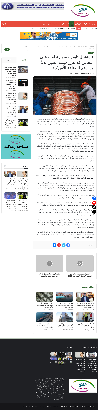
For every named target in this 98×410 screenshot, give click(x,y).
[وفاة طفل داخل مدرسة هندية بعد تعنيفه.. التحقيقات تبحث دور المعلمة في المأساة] (10, 195)
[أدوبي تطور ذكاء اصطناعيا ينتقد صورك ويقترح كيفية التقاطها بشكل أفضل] (53, 363)
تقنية (57, 24)
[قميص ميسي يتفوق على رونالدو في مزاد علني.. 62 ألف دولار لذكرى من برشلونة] (23, 122)
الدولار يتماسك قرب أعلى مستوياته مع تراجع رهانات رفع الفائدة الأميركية (45, 305)
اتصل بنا (31, 406)
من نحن (36, 406)
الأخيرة (9, 60)
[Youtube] (94, 203)
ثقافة (53, 24)
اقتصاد (71, 24)
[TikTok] (94, 207)
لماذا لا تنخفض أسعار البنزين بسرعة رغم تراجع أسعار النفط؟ (86, 325)
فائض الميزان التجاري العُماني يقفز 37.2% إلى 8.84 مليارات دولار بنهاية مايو (55, 28)
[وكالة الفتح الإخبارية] (83, 10)
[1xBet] (49, 36)
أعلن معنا (25, 406)
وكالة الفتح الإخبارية (87, 73)
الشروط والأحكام (44, 406)
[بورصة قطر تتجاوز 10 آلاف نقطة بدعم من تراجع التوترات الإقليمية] (64, 317)
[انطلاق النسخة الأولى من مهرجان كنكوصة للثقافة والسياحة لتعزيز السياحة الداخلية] (23, 69)
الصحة (67, 24)
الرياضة (62, 24)
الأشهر (24, 60)
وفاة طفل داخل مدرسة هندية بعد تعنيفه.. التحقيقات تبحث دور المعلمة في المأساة (11, 204)
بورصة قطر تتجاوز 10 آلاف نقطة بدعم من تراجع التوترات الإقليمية (65, 325)
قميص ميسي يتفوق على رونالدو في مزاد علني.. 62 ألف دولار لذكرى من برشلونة (22, 204)
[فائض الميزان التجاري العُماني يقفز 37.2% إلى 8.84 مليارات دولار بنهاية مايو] (64, 297)
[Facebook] (94, 198)
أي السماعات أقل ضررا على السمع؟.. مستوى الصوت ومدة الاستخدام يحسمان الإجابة (10, 97)
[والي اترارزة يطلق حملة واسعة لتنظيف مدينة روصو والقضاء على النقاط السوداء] (61, 363)
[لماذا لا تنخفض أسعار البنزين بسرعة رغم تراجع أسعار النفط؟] (85, 317)
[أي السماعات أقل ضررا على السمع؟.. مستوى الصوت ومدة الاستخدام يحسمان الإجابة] (23, 96)
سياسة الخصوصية (54, 406)
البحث (26, 46)
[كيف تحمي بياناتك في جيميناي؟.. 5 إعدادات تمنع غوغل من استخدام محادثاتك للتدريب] (23, 82)
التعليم (49, 24)
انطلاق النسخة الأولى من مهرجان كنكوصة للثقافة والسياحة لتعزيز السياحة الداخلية (10, 71)
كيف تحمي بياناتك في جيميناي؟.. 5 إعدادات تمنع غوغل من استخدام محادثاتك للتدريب (11, 84)
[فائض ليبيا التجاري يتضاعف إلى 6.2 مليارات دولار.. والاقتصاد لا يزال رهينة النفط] (85, 297)
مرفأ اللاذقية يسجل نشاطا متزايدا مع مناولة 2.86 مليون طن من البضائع (45, 325)
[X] (94, 212)
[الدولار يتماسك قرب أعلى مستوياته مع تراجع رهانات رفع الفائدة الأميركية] (44, 297)
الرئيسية (93, 24)
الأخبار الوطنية (86, 24)
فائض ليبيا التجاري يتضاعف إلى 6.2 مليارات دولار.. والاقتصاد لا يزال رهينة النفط (85, 305)
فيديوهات (43, 24)
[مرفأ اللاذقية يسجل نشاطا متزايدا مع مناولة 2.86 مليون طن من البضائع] (44, 317)
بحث (7, 49)
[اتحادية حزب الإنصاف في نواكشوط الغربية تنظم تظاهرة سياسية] (68, 363)
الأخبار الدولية (78, 24)
